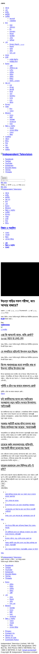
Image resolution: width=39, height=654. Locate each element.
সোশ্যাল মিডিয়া (14, 130)
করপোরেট (12, 18)
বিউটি (11, 117)
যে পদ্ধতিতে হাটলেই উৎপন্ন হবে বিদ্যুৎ (19, 351)
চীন (10, 29)
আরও (3, 483)
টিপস (11, 109)
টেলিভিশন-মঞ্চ (13, 68)
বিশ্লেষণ (7, 104)
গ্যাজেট (12, 128)
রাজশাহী (12, 89)
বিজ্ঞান (11, 134)
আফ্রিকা (12, 40)
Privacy (8, 631)
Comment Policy (12, 640)
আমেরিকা (12, 36)
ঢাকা (11, 85)
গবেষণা (11, 111)
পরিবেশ (7, 139)
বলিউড (11, 74)
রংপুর (11, 100)
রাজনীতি (7, 14)
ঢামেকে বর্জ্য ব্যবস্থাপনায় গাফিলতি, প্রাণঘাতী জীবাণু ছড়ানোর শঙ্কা (17, 446)
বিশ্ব (6, 23)
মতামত (7, 55)
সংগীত (11, 70)
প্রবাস (7, 147)
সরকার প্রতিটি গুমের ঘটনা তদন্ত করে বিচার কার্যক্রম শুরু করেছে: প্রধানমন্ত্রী (18, 425)
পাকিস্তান (12, 27)
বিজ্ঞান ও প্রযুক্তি (10, 126)
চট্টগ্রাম (12, 87)
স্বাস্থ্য (7, 107)
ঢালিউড (12, 72)
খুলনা (11, 94)
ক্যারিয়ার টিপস (14, 61)
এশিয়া (11, 38)
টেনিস (11, 51)
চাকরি (6, 57)
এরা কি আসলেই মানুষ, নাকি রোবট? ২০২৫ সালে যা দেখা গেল (17, 336)
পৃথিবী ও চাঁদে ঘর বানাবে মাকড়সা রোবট (18, 385)
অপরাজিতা (8, 137)
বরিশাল (11, 102)
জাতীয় (7, 12)
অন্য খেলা (12, 53)
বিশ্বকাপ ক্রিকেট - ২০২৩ (17, 44)
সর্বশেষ (7, 8)
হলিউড (11, 76)
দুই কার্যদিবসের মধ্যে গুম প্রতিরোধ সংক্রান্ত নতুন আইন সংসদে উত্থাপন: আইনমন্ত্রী (18, 402)
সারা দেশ (7, 83)
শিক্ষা (6, 143)
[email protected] (29, 650)
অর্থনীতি (7, 16)
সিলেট (11, 91)
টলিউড (11, 79)
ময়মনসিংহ (12, 96)
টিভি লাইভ (4, 183)
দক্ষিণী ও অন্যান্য (15, 81)
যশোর (11, 98)
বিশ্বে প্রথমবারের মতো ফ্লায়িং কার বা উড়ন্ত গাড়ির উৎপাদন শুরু (18, 366)
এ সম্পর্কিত (4, 329)
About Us (9, 635)
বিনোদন (7, 64)
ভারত (11, 25)
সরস (6, 145)
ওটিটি (11, 66)
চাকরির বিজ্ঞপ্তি (14, 59)
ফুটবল (11, 49)
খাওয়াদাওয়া (13, 122)
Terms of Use (10, 637)
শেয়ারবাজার (13, 21)
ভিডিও (7, 141)
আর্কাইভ (7, 149)
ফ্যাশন (11, 115)
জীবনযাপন (8, 113)
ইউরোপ (12, 34)
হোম (6, 10)
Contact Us (10, 633)
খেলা (6, 42)
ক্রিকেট (12, 46)
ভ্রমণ (11, 124)
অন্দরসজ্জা (12, 119)
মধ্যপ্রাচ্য (12, 31)
